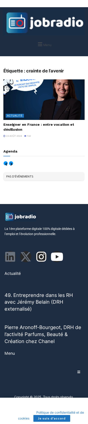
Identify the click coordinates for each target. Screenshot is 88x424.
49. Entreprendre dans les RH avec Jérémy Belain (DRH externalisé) (39, 302)
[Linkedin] (10, 256)
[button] (44, 44)
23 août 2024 (13, 136)
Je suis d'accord (52, 418)
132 (28, 136)
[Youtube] (57, 256)
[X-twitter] (25, 256)
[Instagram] (41, 256)
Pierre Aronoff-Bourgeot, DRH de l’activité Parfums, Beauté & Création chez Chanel (43, 334)
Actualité (15, 115)
